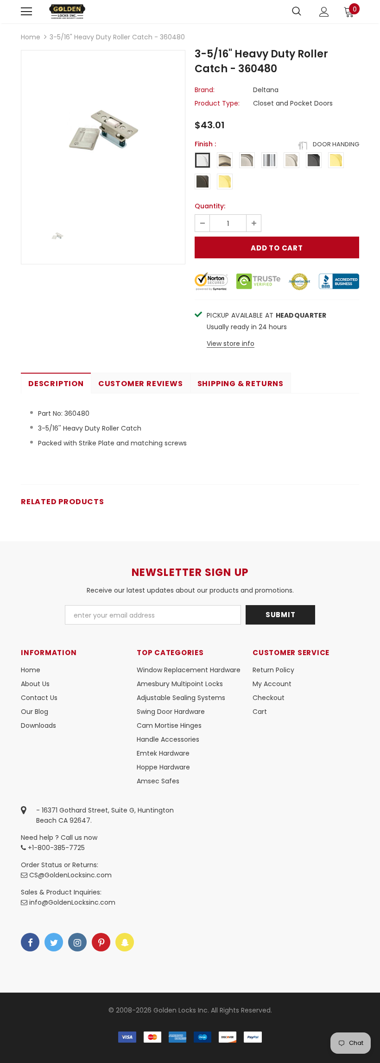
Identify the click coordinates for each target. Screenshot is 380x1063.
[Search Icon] (296, 11)
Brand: (205, 89)
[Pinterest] (101, 942)
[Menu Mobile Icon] (26, 11)
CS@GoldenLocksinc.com (70, 875)
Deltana (266, 89)
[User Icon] (324, 12)
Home (30, 37)
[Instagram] (77, 942)
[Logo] (67, 11)
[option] (103, 132)
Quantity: (210, 206)
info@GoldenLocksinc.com (72, 902)
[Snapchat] (124, 942)
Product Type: (217, 103)
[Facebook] (30, 942)
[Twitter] (53, 942)
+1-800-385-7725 (55, 847)
